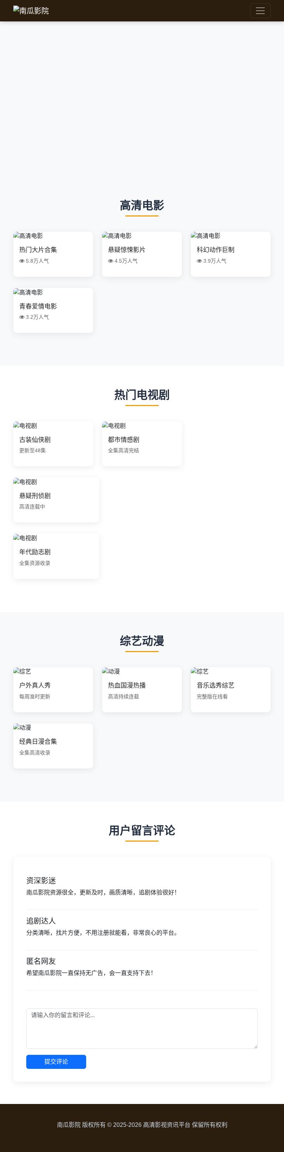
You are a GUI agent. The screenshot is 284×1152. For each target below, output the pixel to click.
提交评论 (56, 1062)
